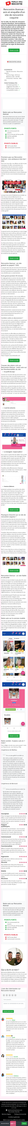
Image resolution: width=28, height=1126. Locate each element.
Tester (24, 1123)
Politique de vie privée (20, 1114)
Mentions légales (6, 1114)
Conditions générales (14, 1117)
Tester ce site (14, 50)
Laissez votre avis (8, 1011)
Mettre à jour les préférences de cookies (14, 1120)
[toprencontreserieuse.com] (14, 3)
